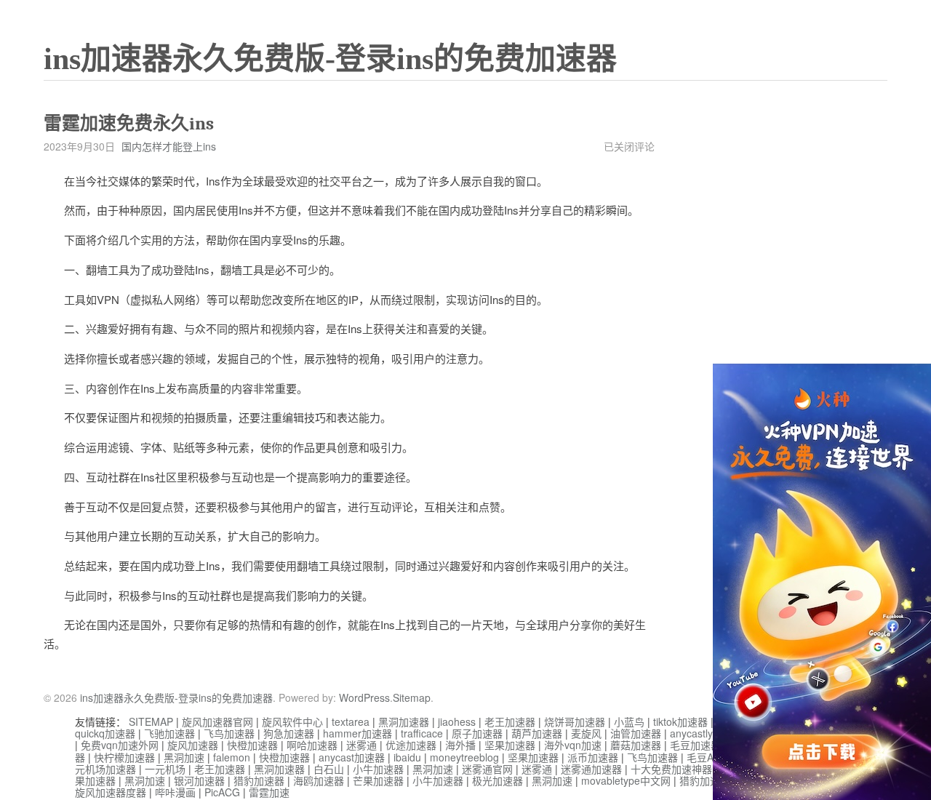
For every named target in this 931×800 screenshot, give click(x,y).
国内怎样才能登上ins (168, 146)
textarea (350, 721)
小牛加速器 (378, 768)
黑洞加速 (184, 757)
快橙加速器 (252, 744)
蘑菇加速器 (635, 744)
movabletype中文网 (626, 780)
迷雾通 (361, 744)
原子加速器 (477, 733)
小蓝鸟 (629, 721)
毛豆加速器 (695, 744)
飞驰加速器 (169, 733)
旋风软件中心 (292, 721)
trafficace (422, 733)
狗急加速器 (288, 733)
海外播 (460, 744)
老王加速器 (509, 721)
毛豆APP (707, 757)
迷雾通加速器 (591, 768)
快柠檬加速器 (124, 757)
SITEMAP (151, 721)
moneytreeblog (464, 757)
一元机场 (165, 768)
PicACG (222, 792)
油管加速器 (635, 733)
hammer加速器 (357, 733)
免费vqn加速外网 (120, 744)
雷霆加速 (269, 792)
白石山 (328, 768)
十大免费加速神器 (671, 768)
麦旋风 (586, 733)
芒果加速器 (378, 780)
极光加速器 (497, 780)
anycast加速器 (352, 757)
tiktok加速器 (680, 721)
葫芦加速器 (536, 733)
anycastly (691, 733)
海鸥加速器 (318, 780)
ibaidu (407, 757)
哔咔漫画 (175, 792)
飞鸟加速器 (229, 733)
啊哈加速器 (312, 744)
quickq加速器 (105, 733)
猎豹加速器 (258, 780)
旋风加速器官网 (217, 721)
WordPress (364, 697)
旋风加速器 (192, 744)
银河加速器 (199, 780)
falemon (231, 757)
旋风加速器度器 (110, 792)
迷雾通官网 (487, 768)
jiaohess (457, 721)
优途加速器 (410, 744)
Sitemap (412, 697)
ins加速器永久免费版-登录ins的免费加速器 (330, 59)
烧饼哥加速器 (574, 721)
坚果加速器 (509, 744)
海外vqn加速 (573, 744)
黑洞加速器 (403, 721)
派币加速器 (592, 757)
